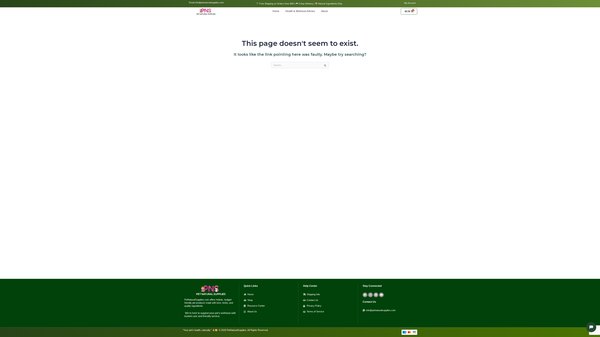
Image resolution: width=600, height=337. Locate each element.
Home (275, 11)
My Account (410, 3)
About (324, 11)
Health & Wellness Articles (300, 11)
